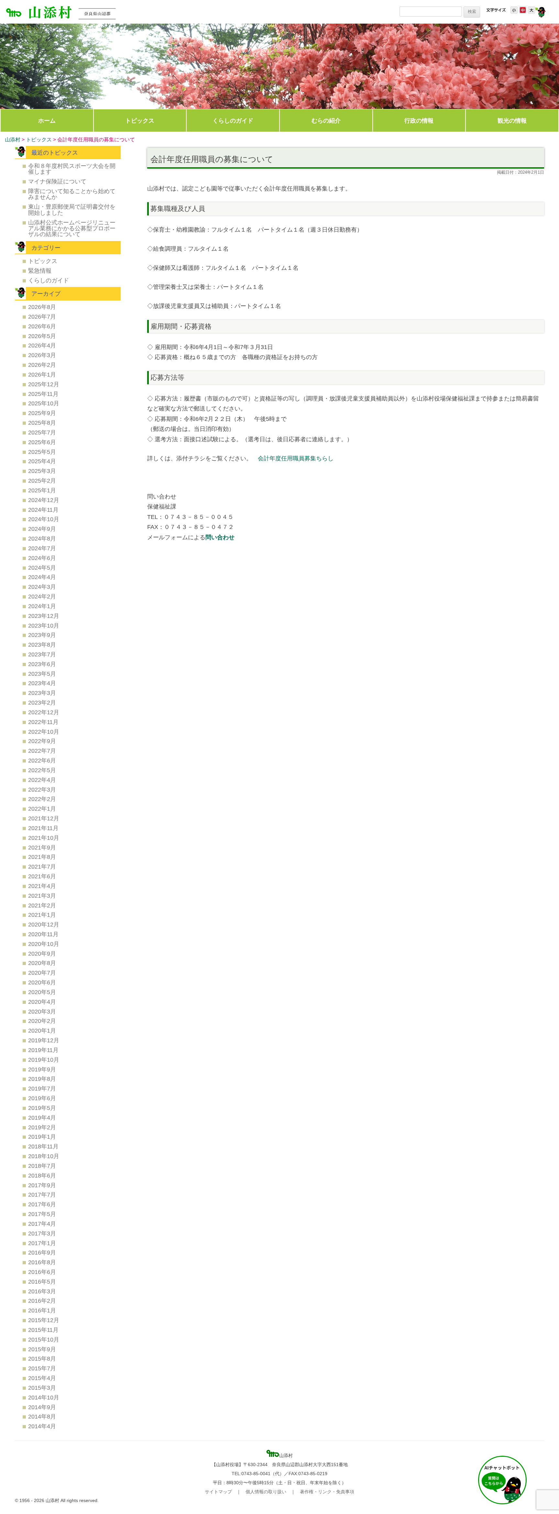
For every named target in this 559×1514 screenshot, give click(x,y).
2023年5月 (42, 673)
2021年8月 (42, 856)
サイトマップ (218, 1491)
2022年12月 (43, 712)
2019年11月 (43, 1050)
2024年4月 (42, 577)
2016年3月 (42, 1291)
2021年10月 (43, 837)
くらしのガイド (233, 120)
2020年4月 (42, 1001)
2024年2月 (42, 596)
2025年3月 (42, 470)
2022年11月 (43, 722)
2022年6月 (42, 760)
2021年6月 (42, 876)
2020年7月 (42, 972)
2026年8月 (42, 306)
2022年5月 (42, 770)
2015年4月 (42, 1378)
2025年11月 (43, 393)
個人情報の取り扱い (266, 1491)
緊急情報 (39, 270)
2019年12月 (43, 1040)
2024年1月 (42, 606)
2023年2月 (42, 702)
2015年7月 (42, 1368)
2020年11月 (43, 934)
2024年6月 (42, 557)
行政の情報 (418, 120)
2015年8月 (42, 1358)
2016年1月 (42, 1310)
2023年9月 (42, 634)
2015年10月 (43, 1339)
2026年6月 (42, 326)
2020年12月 (43, 924)
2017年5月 (42, 1214)
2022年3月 (42, 789)
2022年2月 (42, 798)
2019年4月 (42, 1117)
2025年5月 (42, 451)
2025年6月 (42, 442)
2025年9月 (42, 413)
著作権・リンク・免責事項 (327, 1491)
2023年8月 (42, 644)
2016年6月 (42, 1271)
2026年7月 (42, 316)
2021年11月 (43, 828)
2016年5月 (42, 1281)
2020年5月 (42, 992)
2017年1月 (42, 1243)
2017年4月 (42, 1223)
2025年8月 (42, 422)
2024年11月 (43, 509)
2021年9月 (42, 847)
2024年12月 (43, 500)
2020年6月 (42, 982)
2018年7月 (42, 1165)
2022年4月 (42, 779)
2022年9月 (42, 741)
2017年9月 (42, 1185)
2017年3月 (42, 1233)
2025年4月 (42, 461)
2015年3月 (42, 1387)
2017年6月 (42, 1204)
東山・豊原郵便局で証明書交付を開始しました (71, 209)
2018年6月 (42, 1175)
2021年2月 (42, 905)
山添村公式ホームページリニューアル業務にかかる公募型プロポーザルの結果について (71, 228)
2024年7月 (42, 548)
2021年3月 (42, 895)
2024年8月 (42, 538)
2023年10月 (43, 625)
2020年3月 (42, 1011)
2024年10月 (43, 519)
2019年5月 (42, 1107)
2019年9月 (42, 1069)
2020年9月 (42, 953)
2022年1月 (42, 808)
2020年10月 (43, 943)
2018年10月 (43, 1156)
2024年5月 (42, 567)
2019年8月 (42, 1078)
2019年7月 (42, 1088)
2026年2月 (42, 364)
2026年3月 (42, 355)
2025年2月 (42, 480)
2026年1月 (42, 374)
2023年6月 (42, 664)
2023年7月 (42, 654)
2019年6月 (42, 1098)
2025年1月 (42, 490)
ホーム (47, 120)
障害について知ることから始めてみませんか (71, 194)
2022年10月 (43, 731)
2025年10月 (43, 403)
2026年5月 (42, 336)
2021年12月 (43, 818)
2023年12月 (43, 615)
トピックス (139, 120)
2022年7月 (42, 750)
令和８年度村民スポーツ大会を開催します (71, 168)
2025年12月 (43, 384)
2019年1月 (42, 1136)
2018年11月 (43, 1146)
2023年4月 (42, 683)
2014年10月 (43, 1397)
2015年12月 (43, 1320)
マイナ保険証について (57, 181)
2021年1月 (42, 914)
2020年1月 (42, 1030)
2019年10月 (43, 1059)
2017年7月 (42, 1194)
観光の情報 (512, 120)
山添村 (12, 139)
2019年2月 (42, 1127)
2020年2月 (42, 1020)
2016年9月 (42, 1252)
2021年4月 (42, 886)
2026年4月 (42, 345)
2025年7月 (42, 432)
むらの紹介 (326, 120)
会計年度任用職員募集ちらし (296, 458)
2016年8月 (42, 1262)
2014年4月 (42, 1426)
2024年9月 (42, 528)
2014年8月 (42, 1416)
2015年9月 (42, 1349)
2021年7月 (42, 866)
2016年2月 (42, 1300)
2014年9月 (42, 1407)
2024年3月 (42, 586)
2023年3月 (42, 692)
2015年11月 (43, 1329)
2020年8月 (42, 963)
